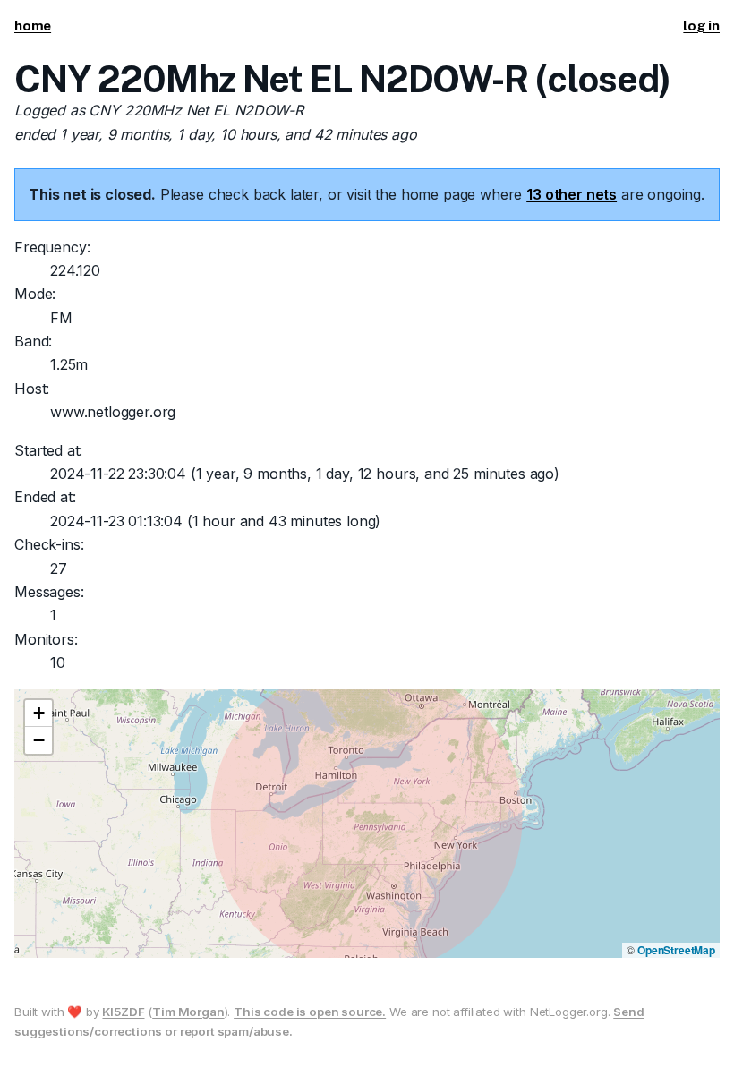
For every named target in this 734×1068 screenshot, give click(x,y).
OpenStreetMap (676, 950)
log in (701, 25)
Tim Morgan (188, 1011)
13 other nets (571, 194)
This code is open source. (310, 1011)
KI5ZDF (123, 1011)
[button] (38, 713)
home (32, 25)
